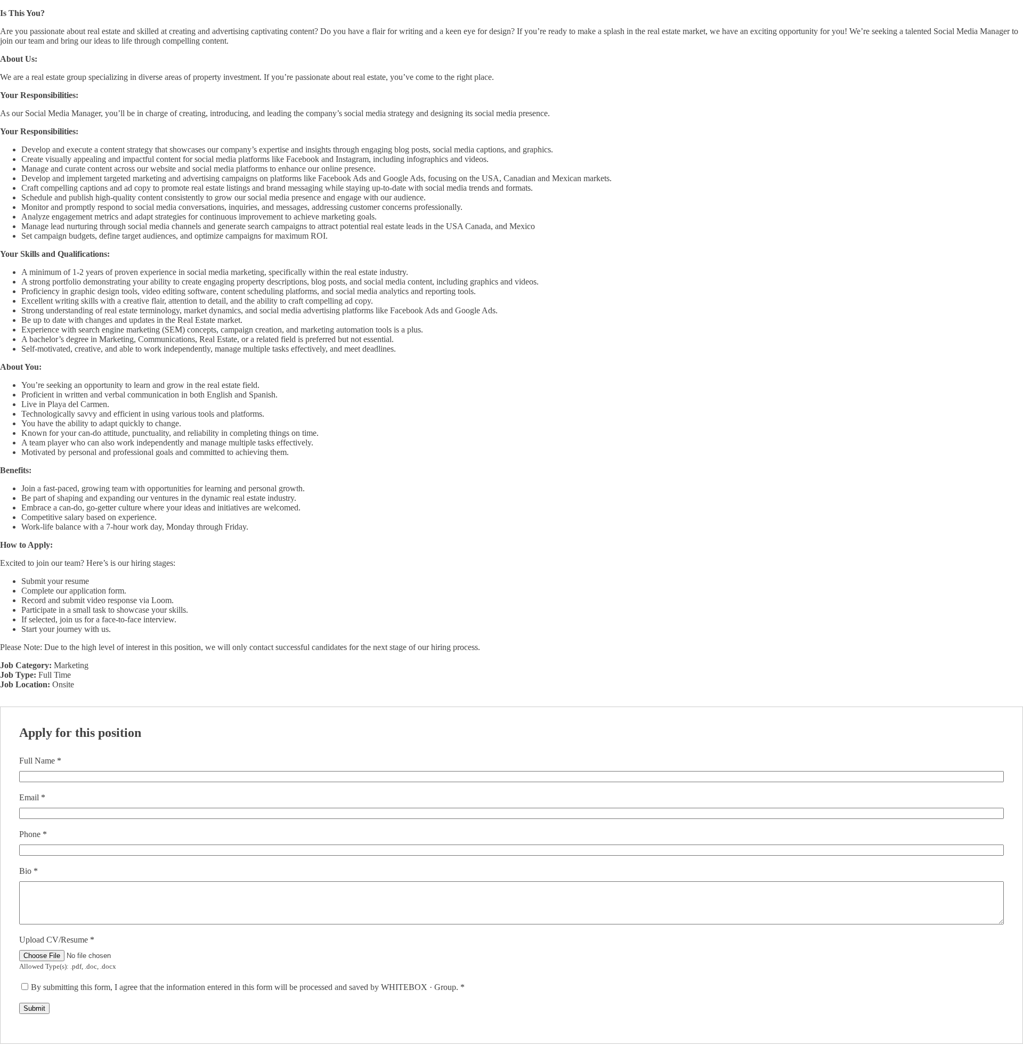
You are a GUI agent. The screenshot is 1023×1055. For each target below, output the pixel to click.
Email (32, 797)
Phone (33, 834)
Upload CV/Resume (56, 939)
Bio (28, 870)
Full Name (40, 760)
